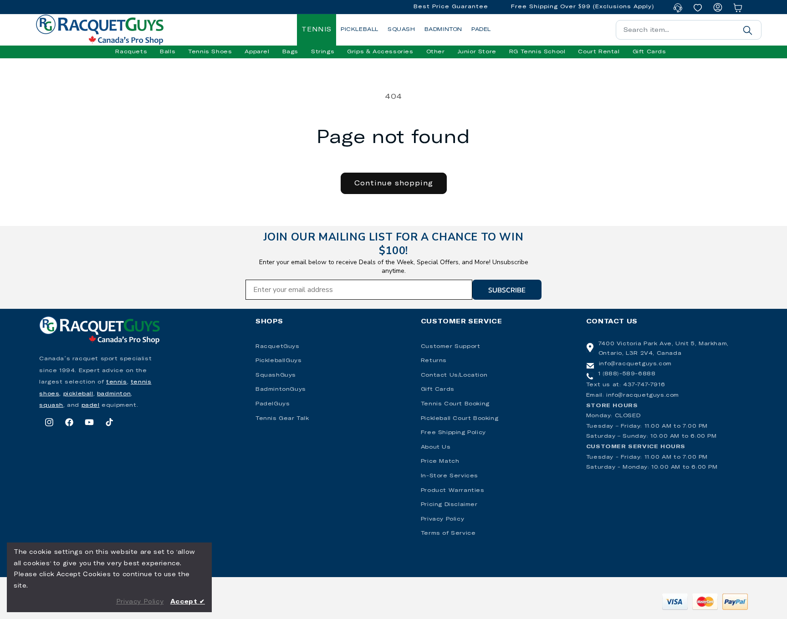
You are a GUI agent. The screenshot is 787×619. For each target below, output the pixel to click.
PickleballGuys (279, 360)
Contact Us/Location (454, 375)
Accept (187, 602)
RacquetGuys (278, 346)
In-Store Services (449, 476)
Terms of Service (448, 533)
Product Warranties (453, 490)
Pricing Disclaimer (449, 504)
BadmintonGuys (281, 389)
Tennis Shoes (210, 52)
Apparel (257, 52)
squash (51, 405)
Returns (434, 360)
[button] (131, 52)
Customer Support (450, 346)
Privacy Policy (442, 519)
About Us (436, 447)
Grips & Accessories (380, 52)
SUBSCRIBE (507, 289)
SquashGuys (276, 375)
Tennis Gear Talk (282, 418)
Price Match (440, 461)
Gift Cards (438, 389)
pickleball (78, 394)
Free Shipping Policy (453, 432)
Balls (167, 52)
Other (435, 52)
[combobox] (688, 30)
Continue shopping (393, 183)
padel (91, 405)
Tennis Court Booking (455, 404)
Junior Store (477, 52)
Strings (322, 52)
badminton (114, 394)
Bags (290, 52)
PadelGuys (273, 404)
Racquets (131, 52)
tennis (116, 382)
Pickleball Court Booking (459, 418)
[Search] (747, 30)
